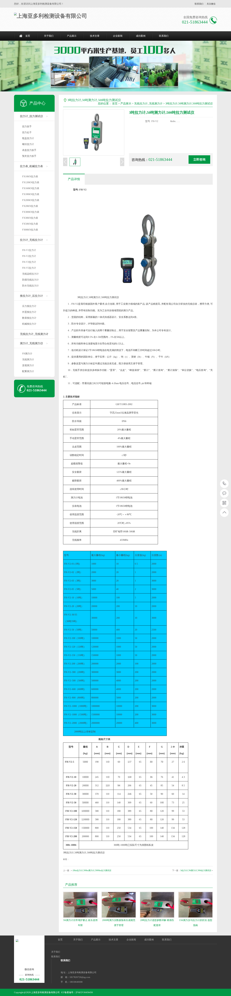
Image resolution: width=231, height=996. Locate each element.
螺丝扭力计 (28, 144)
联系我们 (199, 4)
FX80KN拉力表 (30, 229)
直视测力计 (28, 365)
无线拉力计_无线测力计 (34, 334)
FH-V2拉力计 (29, 256)
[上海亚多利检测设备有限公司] (50, 16)
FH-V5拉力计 (29, 268)
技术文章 (94, 36)
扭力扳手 (27, 126)
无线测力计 (28, 359)
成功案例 (140, 36)
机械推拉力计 (29, 324)
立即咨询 (199, 159)
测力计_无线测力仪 (31, 343)
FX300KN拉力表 (30, 212)
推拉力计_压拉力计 (31, 295)
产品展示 (71, 36)
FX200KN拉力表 (30, 200)
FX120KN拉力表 (30, 182)
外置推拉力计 (29, 312)
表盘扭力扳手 (29, 150)
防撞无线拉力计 (30, 279)
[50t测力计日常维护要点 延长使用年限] (80, 905)
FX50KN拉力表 (30, 224)
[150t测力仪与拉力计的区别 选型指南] (195, 905)
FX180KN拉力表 (30, 194)
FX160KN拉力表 (30, 188)
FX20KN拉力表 (30, 206)
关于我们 (48, 36)
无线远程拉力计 (30, 274)
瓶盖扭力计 (28, 138)
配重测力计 (28, 371)
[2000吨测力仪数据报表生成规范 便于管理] (118, 905)
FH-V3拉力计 (29, 262)
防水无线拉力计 (30, 285)
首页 (27, 36)
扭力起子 (27, 132)
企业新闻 (117, 36)
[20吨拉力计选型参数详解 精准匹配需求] (157, 905)
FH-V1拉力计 (29, 250)
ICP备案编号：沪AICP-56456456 (77, 992)
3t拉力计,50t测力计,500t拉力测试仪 (195, 870)
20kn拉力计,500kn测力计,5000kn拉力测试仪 (92, 870)
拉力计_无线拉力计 (31, 239)
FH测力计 (27, 353)
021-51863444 (224, 483)
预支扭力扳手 (29, 156)
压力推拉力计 (29, 306)
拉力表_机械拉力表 (31, 166)
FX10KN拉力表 (30, 176)
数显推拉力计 (29, 318)
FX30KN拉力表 (30, 218)
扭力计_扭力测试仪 (31, 116)
